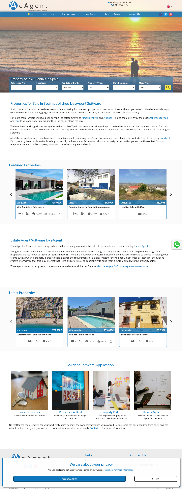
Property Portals (111, 412)
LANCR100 (125, 202)
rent (17, 121)
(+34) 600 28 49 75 (120, 5)
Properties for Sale (29, 412)
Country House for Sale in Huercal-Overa (89, 207)
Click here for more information (119, 470)
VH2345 (73, 202)
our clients (165, 138)
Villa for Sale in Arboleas (81, 334)
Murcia (94, 117)
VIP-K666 (21, 330)
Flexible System (152, 412)
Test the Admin (112, 14)
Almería (86, 117)
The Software (68, 14)
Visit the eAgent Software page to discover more (122, 266)
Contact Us (134, 14)
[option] (39, 194)
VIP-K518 (21, 202)
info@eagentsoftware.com (120, 2)
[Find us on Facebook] (161, 14)
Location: (41, 83)
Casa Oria (125, 330)
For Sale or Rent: (70, 83)
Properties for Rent (70, 412)
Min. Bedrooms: (121, 83)
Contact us (95, 428)
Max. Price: (144, 83)
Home (31, 14)
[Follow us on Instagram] (171, 14)
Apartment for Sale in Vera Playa (34, 334)
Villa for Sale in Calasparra (30, 207)
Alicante (108, 117)
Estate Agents (90, 14)
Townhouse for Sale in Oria (134, 334)
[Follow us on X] (166, 14)
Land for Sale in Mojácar (133, 207)
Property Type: (95, 83)
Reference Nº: (18, 83)
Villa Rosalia (75, 330)
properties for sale (158, 117)
